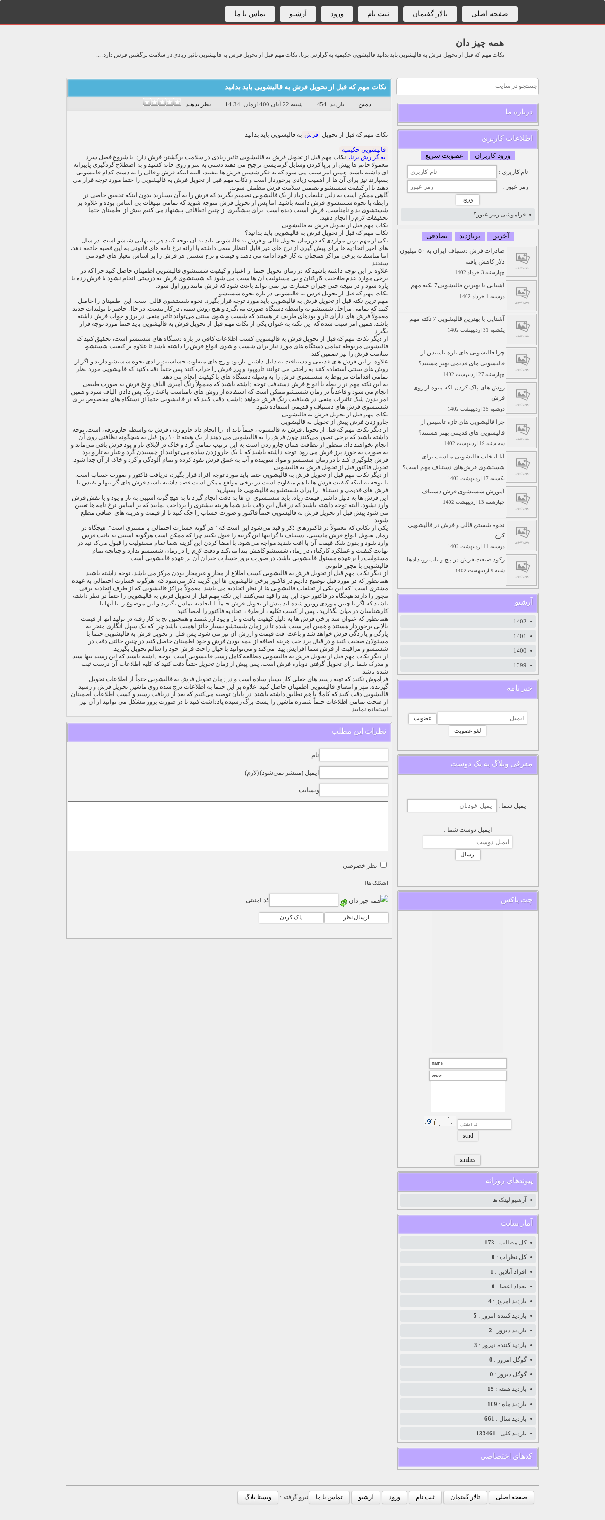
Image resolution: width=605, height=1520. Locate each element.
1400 (520, 650)
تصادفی (437, 236)
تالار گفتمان (430, 13)
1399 (520, 665)
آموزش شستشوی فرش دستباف (463, 496)
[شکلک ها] (376, 883)
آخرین (500, 236)
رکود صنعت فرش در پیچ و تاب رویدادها (456, 564)
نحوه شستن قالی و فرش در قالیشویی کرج (456, 535)
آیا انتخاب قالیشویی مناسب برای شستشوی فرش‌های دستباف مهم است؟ (453, 467)
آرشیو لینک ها (509, 1199)
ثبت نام (378, 13)
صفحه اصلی (489, 13)
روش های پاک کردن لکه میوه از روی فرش (459, 398)
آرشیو (298, 13)
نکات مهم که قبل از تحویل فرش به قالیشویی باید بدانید (305, 87)
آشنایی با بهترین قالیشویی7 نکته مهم (458, 290)
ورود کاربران (492, 155)
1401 (520, 635)
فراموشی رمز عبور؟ (499, 214)
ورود (337, 13)
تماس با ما (250, 13)
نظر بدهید (198, 104)
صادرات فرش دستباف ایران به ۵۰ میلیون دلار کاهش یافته (452, 261)
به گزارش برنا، (367, 157)
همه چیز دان (480, 42)
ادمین (365, 104)
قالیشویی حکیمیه (364, 149)
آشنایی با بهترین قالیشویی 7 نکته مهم (457, 324)
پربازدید (469, 236)
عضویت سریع (444, 155)
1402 (520, 621)
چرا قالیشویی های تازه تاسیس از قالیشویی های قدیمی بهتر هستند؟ (461, 363)
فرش (311, 134)
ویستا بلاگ (257, 1497)
